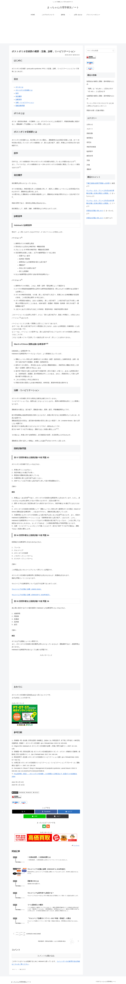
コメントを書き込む (46, 956)
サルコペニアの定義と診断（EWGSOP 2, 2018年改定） (31, 595)
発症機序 (19, 96)
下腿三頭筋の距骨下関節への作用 (97, 183)
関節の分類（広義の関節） (96, 110)
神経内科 (30, 792)
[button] (57, 816)
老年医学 (37, 792)
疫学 (17, 93)
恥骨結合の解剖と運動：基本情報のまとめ (100, 83)
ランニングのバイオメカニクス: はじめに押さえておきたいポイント (100, 104)
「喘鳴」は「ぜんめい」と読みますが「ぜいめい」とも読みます (100, 90)
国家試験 (23, 792)
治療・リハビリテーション (25, 102)
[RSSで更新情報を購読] (48, 826)
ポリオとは (19, 87)
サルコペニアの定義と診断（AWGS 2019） (27, 589)
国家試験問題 (20, 106)
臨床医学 (16, 792)
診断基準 (19, 99)
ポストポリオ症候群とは (24, 90)
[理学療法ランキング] (16, 796)
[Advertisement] (63, 31)
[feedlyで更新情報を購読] (44, 826)
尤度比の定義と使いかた (94, 210)
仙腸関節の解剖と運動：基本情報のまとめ (100, 97)
